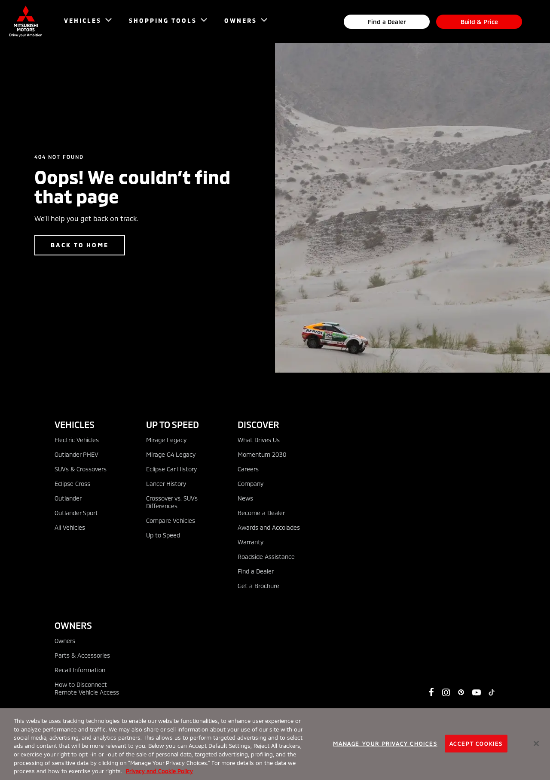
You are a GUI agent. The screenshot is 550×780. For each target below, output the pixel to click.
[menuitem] (84, 22)
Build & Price (479, 21)
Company (250, 483)
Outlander (68, 498)
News (245, 498)
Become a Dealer (261, 512)
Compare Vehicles (170, 520)
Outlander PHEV (76, 454)
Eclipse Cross (72, 483)
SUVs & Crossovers (81, 469)
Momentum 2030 (262, 454)
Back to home (80, 245)
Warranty (250, 542)
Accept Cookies (476, 743)
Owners (65, 640)
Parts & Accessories (82, 655)
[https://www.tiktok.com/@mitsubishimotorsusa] (491, 692)
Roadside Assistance (266, 556)
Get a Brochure (258, 585)
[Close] (536, 743)
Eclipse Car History (171, 469)
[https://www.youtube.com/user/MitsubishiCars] (476, 692)
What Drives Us (259, 439)
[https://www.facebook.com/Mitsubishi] (431, 692)
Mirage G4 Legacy (171, 454)
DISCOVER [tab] (258, 424)
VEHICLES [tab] (75, 424)
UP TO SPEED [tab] (172, 424)
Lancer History (166, 483)
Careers (248, 469)
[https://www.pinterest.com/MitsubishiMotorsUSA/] (461, 692)
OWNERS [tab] (73, 625)
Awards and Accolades (269, 527)
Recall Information (80, 670)
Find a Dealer (387, 21)
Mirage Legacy (166, 439)
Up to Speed (163, 535)
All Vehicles (70, 527)
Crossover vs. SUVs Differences (172, 502)
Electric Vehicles (77, 439)
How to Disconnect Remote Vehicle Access (87, 688)
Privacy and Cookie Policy (159, 771)
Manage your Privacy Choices (385, 743)
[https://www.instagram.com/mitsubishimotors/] (446, 692)
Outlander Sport (76, 512)
